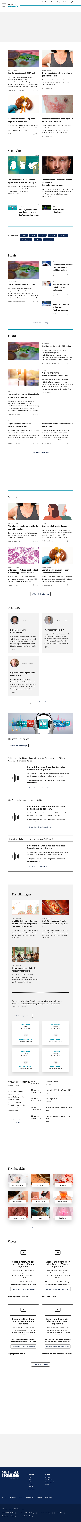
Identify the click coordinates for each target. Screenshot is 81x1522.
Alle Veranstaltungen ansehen (17, 1121)
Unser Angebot (49, 1482)
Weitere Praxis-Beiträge (41, 323)
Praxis (24, 235)
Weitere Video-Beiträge (40, 1364)
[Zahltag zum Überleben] (46, 207)
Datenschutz (29, 1497)
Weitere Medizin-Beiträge (40, 594)
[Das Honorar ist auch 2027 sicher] (23, 58)
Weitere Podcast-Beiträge (18, 746)
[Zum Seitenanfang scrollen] (77, 1518)
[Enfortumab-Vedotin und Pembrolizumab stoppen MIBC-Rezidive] (23, 555)
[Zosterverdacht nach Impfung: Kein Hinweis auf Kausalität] (57, 104)
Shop (58, 2)
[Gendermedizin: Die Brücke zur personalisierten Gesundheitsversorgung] (57, 165)
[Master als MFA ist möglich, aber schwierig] (46, 283)
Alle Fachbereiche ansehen (40, 1228)
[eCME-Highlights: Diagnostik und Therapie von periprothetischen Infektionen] (25, 907)
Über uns (47, 1477)
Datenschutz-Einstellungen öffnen (40, 788)
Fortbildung (31, 1489)
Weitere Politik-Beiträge (40, 452)
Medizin (42, 235)
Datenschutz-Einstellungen (44, 1497)
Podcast (30, 1486)
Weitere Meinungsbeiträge (40, 702)
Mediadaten (48, 1479)
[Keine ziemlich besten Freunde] (57, 512)
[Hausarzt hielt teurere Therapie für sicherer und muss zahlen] (23, 377)
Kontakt (4, 1497)
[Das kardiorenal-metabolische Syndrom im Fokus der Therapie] (23, 165)
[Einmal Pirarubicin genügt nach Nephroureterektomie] (23, 104)
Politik (33, 235)
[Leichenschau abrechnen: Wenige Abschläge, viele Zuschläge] (46, 263)
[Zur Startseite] (13, 6)
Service (47, 1474)
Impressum (13, 1497)
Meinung (52, 235)
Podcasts (63, 235)
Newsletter (48, 240)
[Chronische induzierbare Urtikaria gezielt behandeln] (57, 58)
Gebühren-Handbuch (48, 2)
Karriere (47, 1484)
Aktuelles (31, 1474)
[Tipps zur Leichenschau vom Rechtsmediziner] (46, 303)
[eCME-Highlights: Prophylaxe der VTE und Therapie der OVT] (55, 907)
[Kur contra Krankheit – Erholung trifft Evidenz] (25, 954)
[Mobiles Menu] (4, 6)
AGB (20, 1497)
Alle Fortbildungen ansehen (22, 1016)
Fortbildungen (26, 240)
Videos (38, 240)
